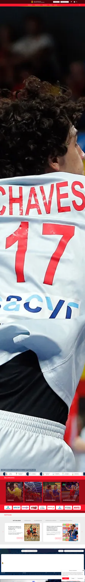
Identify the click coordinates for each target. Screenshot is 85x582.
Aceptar (65, 578)
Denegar (73, 578)
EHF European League (55, 530)
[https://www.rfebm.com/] (38, 2)
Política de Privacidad (73, 580)
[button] (83, 570)
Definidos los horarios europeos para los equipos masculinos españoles (53, 527)
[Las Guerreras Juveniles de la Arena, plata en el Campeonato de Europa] (42, 239)
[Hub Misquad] (74, 2)
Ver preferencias (80, 578)
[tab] (16, 520)
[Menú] (80, 5)
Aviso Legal (78, 580)
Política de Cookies (69, 580)
